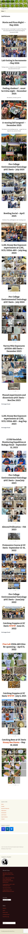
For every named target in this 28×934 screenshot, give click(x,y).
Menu (2, 11)
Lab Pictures (3, 814)
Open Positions (4, 817)
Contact (3, 819)
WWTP (12, 626)
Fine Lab (7, 644)
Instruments (3, 812)
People (2, 806)
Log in (4, 910)
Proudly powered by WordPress (7, 931)
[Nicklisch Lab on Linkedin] (7, 829)
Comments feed (6, 914)
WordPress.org (6, 916)
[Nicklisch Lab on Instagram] (3, 829)
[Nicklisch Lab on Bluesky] (11, 829)
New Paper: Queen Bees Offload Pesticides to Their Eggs (8, 874)
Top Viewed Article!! (7, 887)
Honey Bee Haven (11, 742)
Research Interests (5, 808)
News (2, 804)
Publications (3, 810)
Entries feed (5, 912)
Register (4, 908)
